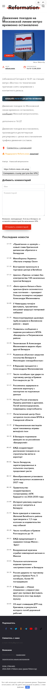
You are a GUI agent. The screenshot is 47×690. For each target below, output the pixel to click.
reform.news (10, 68)
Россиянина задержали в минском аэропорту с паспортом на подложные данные (26, 390)
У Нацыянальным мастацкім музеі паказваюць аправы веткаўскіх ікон (27, 428)
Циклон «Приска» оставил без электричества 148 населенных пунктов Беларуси (29, 278)
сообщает (7, 113)
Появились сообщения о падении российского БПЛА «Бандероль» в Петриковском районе (28, 333)
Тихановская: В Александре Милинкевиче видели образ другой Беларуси (27, 346)
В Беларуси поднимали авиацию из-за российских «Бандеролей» (26, 439)
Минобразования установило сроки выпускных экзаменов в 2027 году (28, 479)
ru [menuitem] (38, 2)
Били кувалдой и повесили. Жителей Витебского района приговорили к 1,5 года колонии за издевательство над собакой (27, 519)
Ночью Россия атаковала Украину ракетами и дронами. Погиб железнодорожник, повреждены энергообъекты (28, 404)
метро (5, 161)
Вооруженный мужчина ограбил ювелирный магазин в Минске (28, 553)
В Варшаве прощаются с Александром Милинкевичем (28, 367)
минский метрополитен (19, 161)
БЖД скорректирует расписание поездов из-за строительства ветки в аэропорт (26, 452)
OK (27, 687)
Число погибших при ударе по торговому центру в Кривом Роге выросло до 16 (28, 377)
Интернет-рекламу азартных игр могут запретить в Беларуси (27, 505)
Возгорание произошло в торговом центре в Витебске (27, 268)
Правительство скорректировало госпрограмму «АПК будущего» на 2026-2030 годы (28, 492)
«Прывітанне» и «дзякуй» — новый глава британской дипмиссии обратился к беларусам (26, 248)
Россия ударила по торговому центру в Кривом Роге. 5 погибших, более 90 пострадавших (28, 577)
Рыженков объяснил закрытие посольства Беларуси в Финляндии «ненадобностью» (28, 358)
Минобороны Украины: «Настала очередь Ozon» (25, 260)
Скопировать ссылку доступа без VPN (20, 173)
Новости (9, 55)
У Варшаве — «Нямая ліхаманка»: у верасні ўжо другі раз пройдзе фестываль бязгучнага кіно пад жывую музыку (28, 593)
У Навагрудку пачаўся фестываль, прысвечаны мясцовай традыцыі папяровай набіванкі (28, 308)
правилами (20, 655)
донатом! (34, 154)
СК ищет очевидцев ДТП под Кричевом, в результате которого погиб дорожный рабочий (27, 608)
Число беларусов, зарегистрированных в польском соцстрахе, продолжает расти (24, 466)
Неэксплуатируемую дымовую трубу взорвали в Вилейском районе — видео (28, 321)
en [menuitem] (43, 2)
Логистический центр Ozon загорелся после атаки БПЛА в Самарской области (28, 417)
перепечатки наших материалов (15, 659)
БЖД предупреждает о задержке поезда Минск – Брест (26, 542)
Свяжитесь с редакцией (19, 148)
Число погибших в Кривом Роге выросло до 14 (26, 532)
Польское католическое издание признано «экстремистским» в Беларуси (28, 564)
